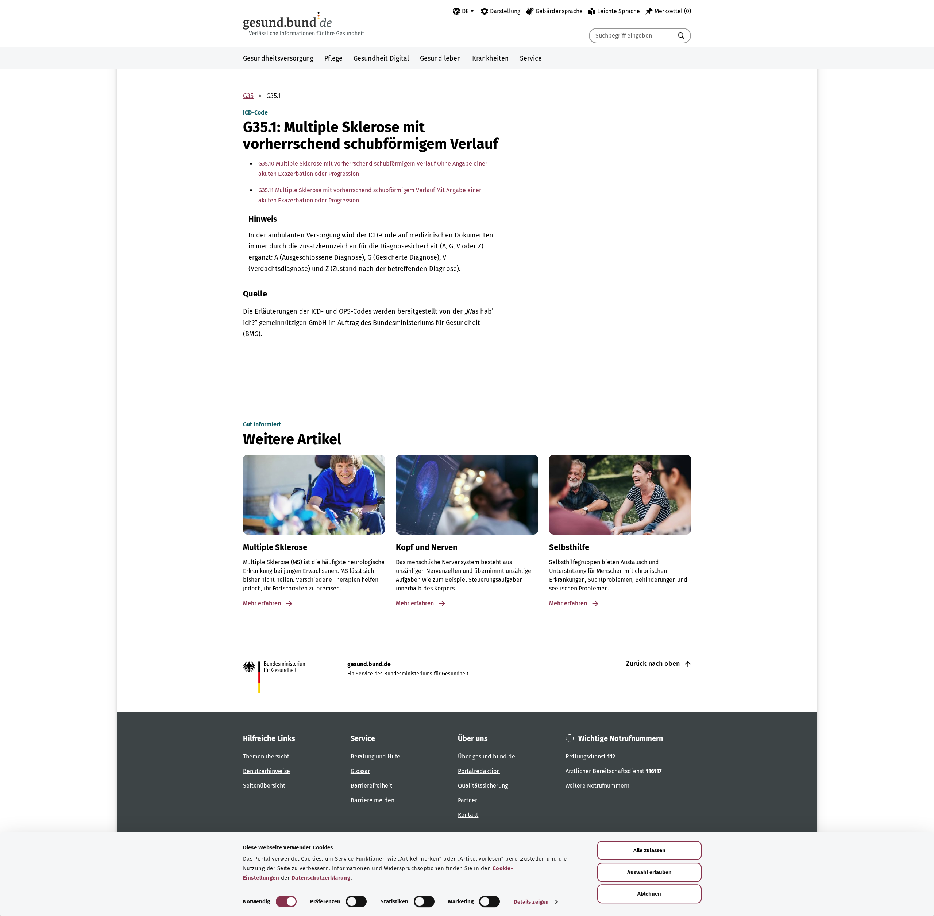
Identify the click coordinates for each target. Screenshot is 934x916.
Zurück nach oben (654, 664)
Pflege (333, 58)
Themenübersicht (266, 756)
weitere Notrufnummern (597, 785)
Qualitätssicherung (483, 785)
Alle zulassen (649, 850)
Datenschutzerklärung (321, 877)
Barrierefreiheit (371, 785)
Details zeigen (531, 901)
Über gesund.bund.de (486, 756)
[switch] (356, 901)
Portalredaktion (479, 771)
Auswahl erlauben (649, 872)
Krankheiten (490, 58)
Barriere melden (372, 800)
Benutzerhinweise (266, 771)
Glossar (360, 771)
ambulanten (286, 235)
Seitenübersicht (264, 785)
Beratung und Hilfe (375, 756)
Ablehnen (649, 893)
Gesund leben (440, 58)
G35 (248, 96)
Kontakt (468, 814)
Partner (467, 800)
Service (531, 58)
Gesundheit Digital (381, 58)
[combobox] (631, 35)
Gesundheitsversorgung (278, 58)
